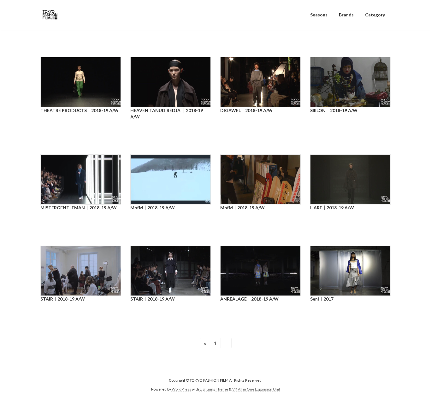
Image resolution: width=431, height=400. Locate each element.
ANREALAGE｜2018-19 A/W (249, 298)
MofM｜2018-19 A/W (152, 207)
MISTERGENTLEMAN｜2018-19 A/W (78, 207)
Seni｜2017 (322, 298)
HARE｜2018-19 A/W (332, 207)
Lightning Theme (214, 389)
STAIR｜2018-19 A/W (62, 298)
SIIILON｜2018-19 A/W (333, 110)
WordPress (181, 389)
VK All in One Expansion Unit (256, 389)
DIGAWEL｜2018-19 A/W (246, 110)
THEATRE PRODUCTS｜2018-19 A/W (79, 110)
